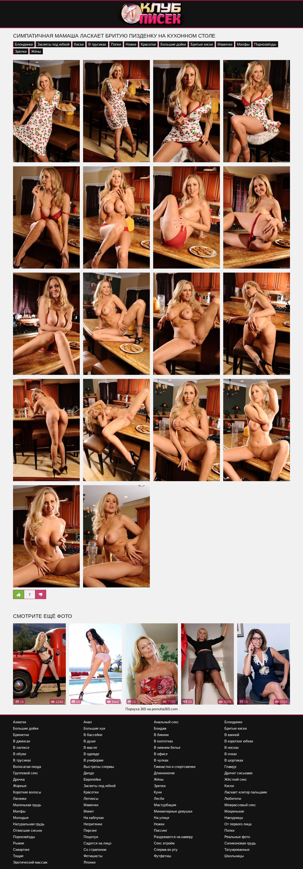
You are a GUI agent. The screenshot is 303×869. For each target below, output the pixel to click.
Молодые (21, 818)
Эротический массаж (30, 862)
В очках (230, 754)
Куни (158, 792)
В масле (90, 747)
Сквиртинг (21, 850)
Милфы (243, 44)
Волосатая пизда (27, 767)
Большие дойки (173, 44)
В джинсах (21, 741)
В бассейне (93, 735)
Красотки (148, 44)
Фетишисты (93, 856)
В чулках (161, 760)
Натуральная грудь (29, 824)
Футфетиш (162, 856)
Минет (89, 811)
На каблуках (94, 818)
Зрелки (21, 51)
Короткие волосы (27, 792)
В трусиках (97, 44)
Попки (116, 44)
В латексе (21, 747)
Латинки (19, 798)
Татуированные (237, 850)
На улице (161, 818)
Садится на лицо (97, 843)
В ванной (231, 735)
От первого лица (237, 824)
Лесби (159, 798)
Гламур (230, 767)
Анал (88, 722)
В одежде (91, 754)
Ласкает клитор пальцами (245, 792)
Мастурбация (165, 805)
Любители (232, 798)
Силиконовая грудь (240, 843)
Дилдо (89, 773)
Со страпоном (95, 850)
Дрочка (19, 779)
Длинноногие (164, 773)
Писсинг (160, 830)
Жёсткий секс (235, 779)
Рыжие (18, 843)
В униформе (93, 760)
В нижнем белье (167, 747)
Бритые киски (202, 44)
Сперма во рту (166, 850)
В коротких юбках (238, 741)
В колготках (163, 741)
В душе (90, 741)
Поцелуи (91, 837)
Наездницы (233, 818)
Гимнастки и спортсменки (174, 767)
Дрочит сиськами (238, 773)
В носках (231, 747)
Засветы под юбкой (53, 44)
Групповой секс (25, 773)
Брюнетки (21, 735)
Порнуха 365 (135, 709)
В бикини (161, 735)
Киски (79, 44)
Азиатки (19, 722)
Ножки (131, 44)
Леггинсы (91, 798)
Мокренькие (234, 811)
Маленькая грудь (27, 805)
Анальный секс (166, 722)
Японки (89, 862)
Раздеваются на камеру (173, 837)
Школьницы (234, 856)
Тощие (18, 856)
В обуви (19, 754)
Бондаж (160, 728)
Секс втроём (164, 843)
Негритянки (93, 824)
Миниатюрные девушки (173, 811)
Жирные (20, 786)
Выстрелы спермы (99, 767)
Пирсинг (90, 830)
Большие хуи (94, 728)
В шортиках (233, 760)
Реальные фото (237, 837)
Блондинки (24, 44)
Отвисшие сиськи (27, 830)
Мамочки (225, 44)
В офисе (161, 754)
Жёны (36, 51)
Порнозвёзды (265, 44)
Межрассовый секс (240, 805)
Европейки (92, 779)
